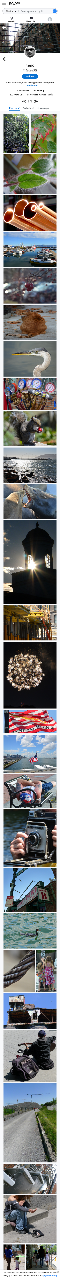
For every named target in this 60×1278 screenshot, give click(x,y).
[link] (16, 133)
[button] (54, 11)
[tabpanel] (30, 694)
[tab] (14, 108)
